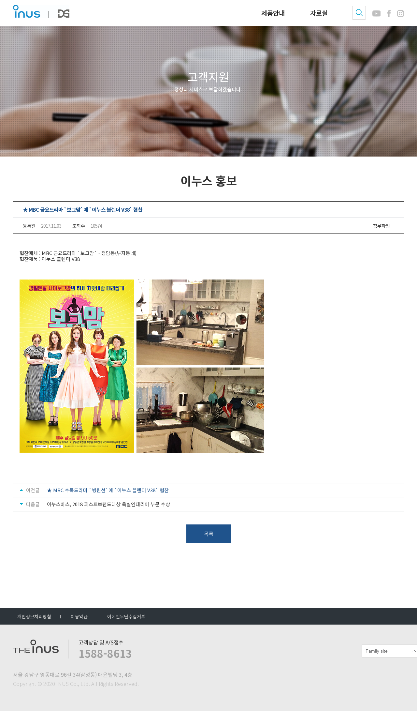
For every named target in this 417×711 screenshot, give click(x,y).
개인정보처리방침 (34, 616)
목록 (208, 533)
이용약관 (79, 616)
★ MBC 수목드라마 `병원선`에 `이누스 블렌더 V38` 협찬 (108, 490)
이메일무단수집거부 (126, 616)
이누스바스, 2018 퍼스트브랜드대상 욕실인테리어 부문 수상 (108, 504)
